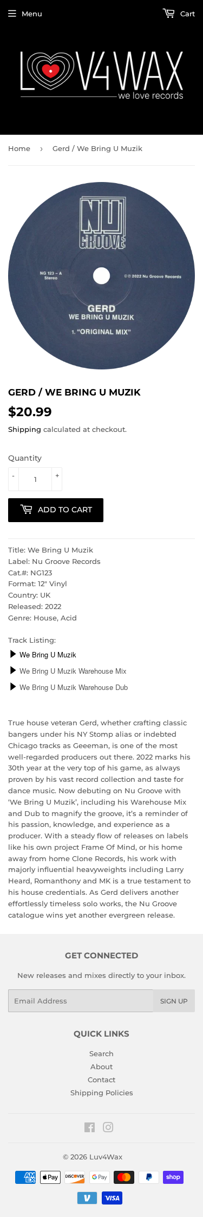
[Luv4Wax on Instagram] (108, 1129)
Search (101, 1053)
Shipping (24, 429)
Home (19, 148)
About (101, 1066)
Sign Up (174, 1001)
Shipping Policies (101, 1092)
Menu (32, 13)
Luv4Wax (105, 1156)
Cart (186, 13)
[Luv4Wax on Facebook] (89, 1129)
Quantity (25, 458)
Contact (101, 1079)
